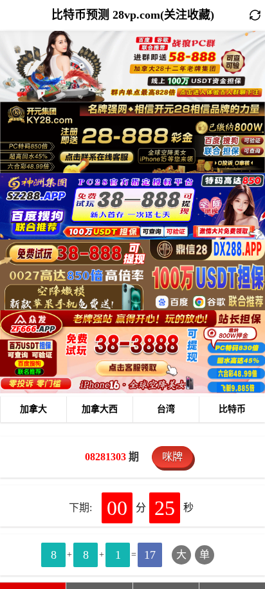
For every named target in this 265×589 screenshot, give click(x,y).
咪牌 (172, 456)
